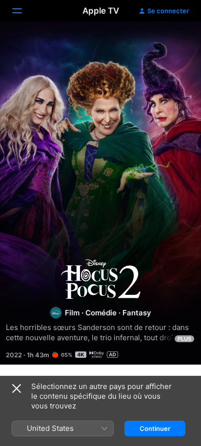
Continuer (155, 428)
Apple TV (100, 11)
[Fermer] (16, 388)
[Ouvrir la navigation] (23, 10)
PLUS (184, 338)
